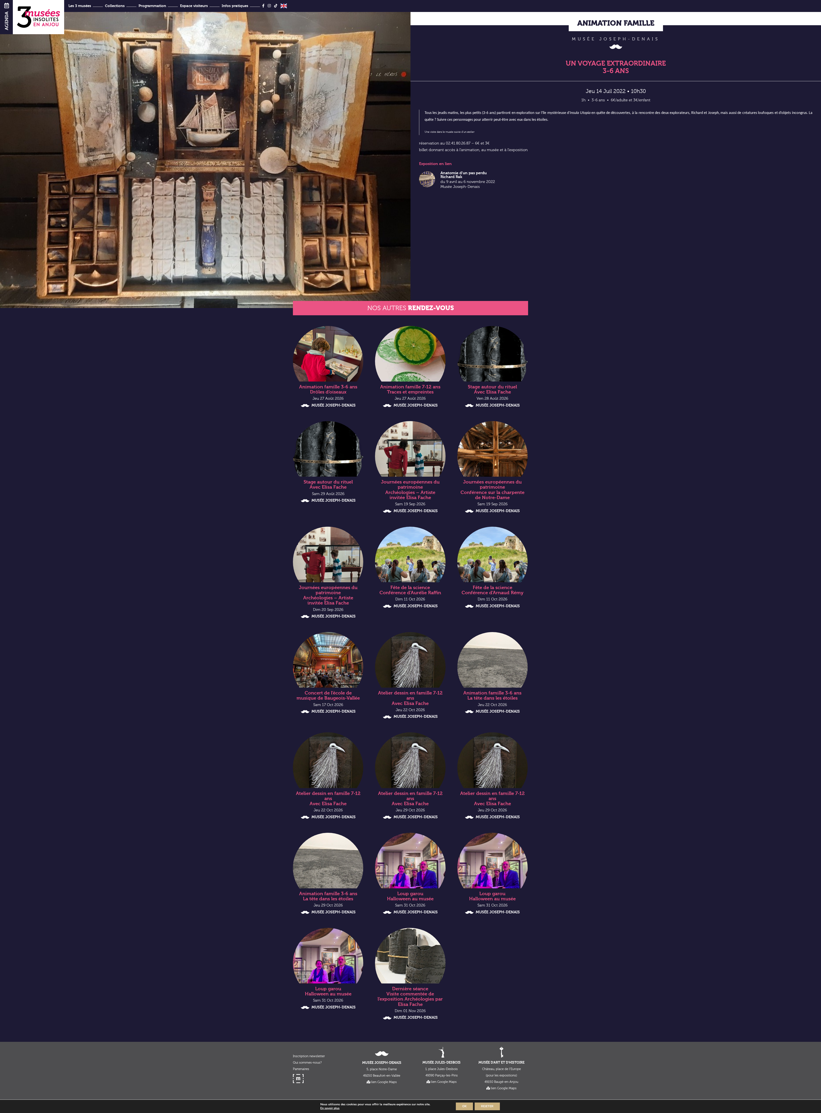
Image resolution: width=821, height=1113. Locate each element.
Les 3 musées (79, 6)
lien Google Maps (383, 1082)
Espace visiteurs (194, 6)
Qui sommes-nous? (307, 1062)
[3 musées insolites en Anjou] (38, 17)
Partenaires (301, 1069)
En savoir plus (330, 1108)
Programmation (152, 6)
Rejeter (487, 1106)
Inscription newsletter (309, 1056)
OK (464, 1106)
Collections (115, 6)
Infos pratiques (235, 6)
